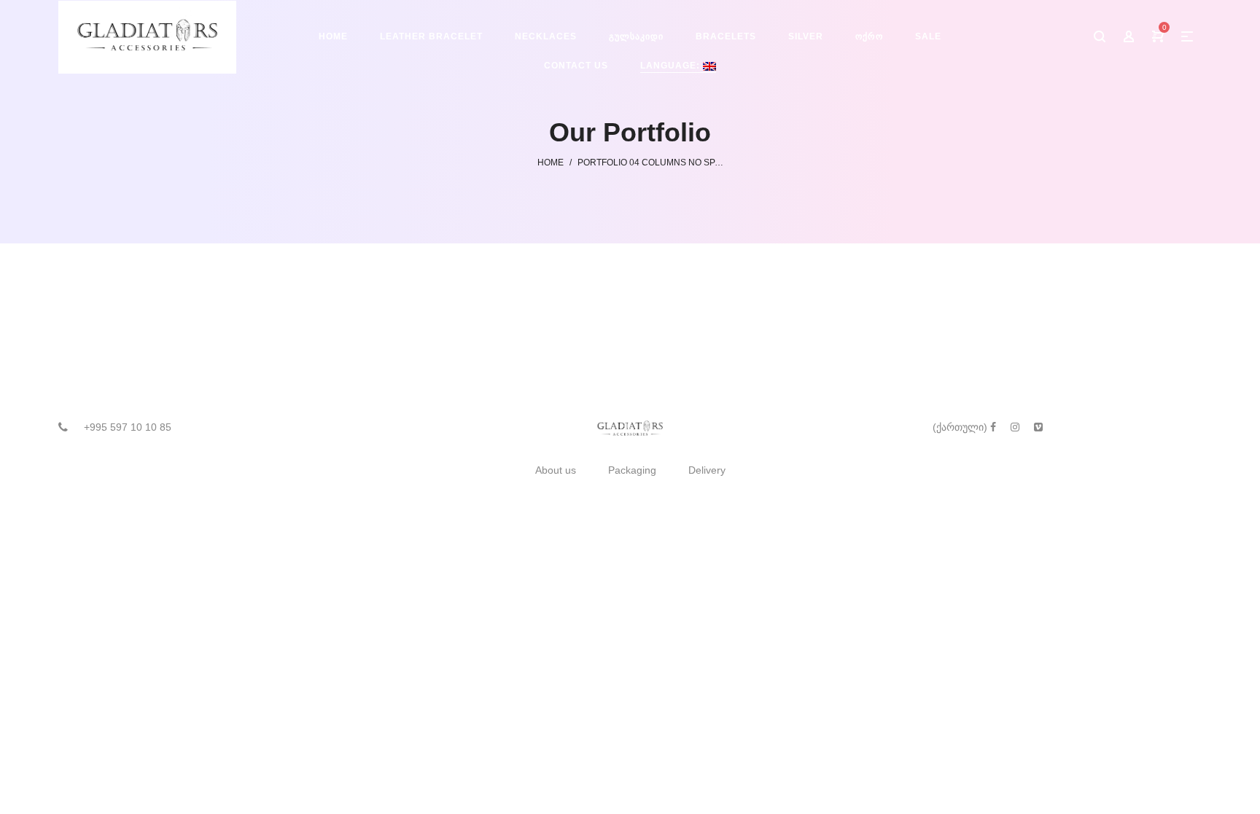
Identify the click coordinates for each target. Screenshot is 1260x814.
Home (550, 162)
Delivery (707, 470)
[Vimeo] (1038, 427)
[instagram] (1015, 427)
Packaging (632, 470)
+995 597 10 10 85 (127, 427)
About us (555, 470)
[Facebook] (993, 427)
